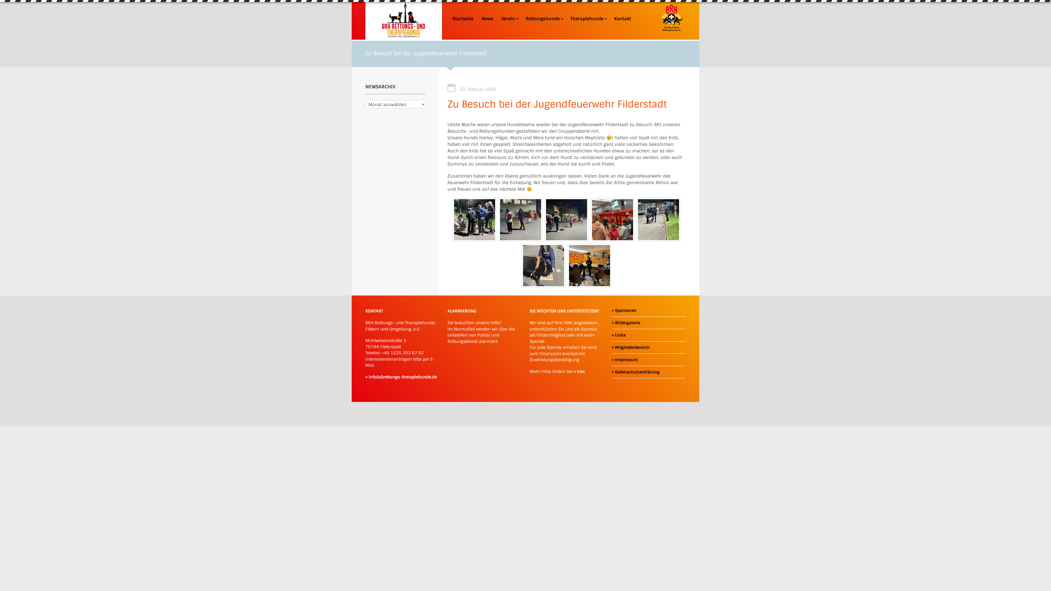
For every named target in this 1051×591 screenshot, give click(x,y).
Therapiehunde (587, 19)
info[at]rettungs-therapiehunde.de (403, 377)
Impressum (626, 360)
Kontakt (622, 19)
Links (620, 335)
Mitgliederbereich (632, 347)
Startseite (462, 19)
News (487, 19)
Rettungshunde (543, 19)
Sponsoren (625, 310)
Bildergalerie (627, 323)
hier (581, 371)
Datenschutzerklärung (637, 372)
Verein (508, 19)
